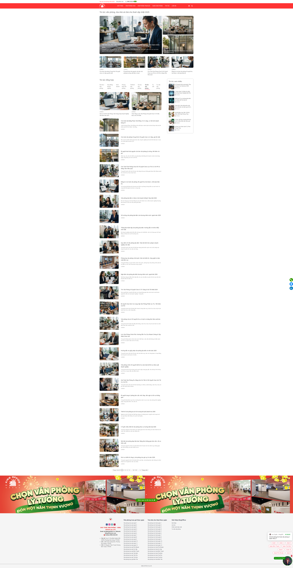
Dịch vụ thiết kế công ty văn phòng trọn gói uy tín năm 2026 (138, 457)
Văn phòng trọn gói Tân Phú (131, 555)
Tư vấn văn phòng (158, 86)
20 (136, 470)
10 (133, 470)
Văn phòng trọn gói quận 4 (130, 529)
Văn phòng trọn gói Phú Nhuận (131, 547)
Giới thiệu (120, 6)
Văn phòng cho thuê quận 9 (154, 539)
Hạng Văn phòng (157, 6)
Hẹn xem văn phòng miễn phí (107, 1)
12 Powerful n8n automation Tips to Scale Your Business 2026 (183, 85)
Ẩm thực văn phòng (102, 86)
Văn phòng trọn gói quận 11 (130, 543)
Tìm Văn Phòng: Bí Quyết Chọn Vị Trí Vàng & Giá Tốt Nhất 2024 (139, 289)
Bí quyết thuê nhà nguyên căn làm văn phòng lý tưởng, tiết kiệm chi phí (133, 72)
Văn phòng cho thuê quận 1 (154, 523)
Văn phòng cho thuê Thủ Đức (155, 557)
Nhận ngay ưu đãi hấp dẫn (146, 500)
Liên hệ (174, 6)
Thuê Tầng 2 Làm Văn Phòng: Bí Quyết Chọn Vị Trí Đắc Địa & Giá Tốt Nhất (145, 114)
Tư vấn (153, 85)
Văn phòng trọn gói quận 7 (130, 535)
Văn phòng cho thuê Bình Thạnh (156, 551)
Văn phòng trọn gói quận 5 (130, 531)
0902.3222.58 (131, 1)
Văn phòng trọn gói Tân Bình (131, 553)
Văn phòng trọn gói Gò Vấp (130, 549)
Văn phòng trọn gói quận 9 (130, 539)
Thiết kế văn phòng (132, 86)
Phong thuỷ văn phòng (124, 86)
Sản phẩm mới (119, 1)
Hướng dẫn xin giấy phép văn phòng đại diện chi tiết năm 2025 (138, 350)
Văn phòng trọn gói (144, 6)
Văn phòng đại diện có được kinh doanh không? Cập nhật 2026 (139, 198)
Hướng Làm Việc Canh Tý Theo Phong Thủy (182, 127)
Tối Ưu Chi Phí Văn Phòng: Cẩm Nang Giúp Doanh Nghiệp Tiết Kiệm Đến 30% (114, 114)
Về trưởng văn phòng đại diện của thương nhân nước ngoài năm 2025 (141, 215)
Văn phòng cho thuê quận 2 (154, 525)
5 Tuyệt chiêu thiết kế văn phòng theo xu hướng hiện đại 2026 (138, 427)
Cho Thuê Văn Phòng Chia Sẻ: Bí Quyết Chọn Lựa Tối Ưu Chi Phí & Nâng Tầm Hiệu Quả (158, 73)
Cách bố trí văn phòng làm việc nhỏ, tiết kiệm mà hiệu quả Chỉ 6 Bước (183, 106)
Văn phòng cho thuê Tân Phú (155, 555)
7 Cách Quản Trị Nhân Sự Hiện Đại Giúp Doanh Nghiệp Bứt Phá (183, 92)
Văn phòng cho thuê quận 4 (154, 529)
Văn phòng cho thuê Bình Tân (155, 559)
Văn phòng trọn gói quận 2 (130, 525)
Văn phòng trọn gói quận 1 (130, 523)
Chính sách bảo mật (177, 527)
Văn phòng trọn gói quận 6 (130, 533)
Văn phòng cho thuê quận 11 (155, 543)
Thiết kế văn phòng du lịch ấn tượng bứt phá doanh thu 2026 (138, 411)
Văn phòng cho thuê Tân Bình (155, 553)
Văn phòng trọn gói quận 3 (130, 527)
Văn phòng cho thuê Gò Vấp (155, 549)
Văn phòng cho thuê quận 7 (154, 535)
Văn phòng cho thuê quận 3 (154, 527)
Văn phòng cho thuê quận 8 (154, 537)
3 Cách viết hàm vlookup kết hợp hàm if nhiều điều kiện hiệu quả (183, 120)
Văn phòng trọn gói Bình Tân (131, 559)
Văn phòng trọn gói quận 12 (130, 545)
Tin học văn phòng (140, 86)
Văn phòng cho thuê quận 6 (154, 533)
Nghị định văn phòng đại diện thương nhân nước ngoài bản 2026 (139, 274)
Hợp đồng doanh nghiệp (110, 86)
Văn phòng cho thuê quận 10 (155, 541)
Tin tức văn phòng (147, 86)
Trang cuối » (145, 470)
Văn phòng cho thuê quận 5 (154, 531)
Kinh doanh (118, 85)
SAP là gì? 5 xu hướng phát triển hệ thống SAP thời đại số (183, 99)
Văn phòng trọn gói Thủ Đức (131, 557)
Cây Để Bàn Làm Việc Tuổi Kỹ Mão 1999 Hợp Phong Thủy (182, 113)
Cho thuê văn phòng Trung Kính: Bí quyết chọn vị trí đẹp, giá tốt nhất (110, 72)
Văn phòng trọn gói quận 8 (130, 537)
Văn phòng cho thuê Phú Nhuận (156, 547)
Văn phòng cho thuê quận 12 (155, 545)
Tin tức (167, 6)
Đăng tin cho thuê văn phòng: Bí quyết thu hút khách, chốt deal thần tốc (182, 72)
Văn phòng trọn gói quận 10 (130, 541)
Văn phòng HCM (130, 6)
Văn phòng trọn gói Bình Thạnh (131, 551)
